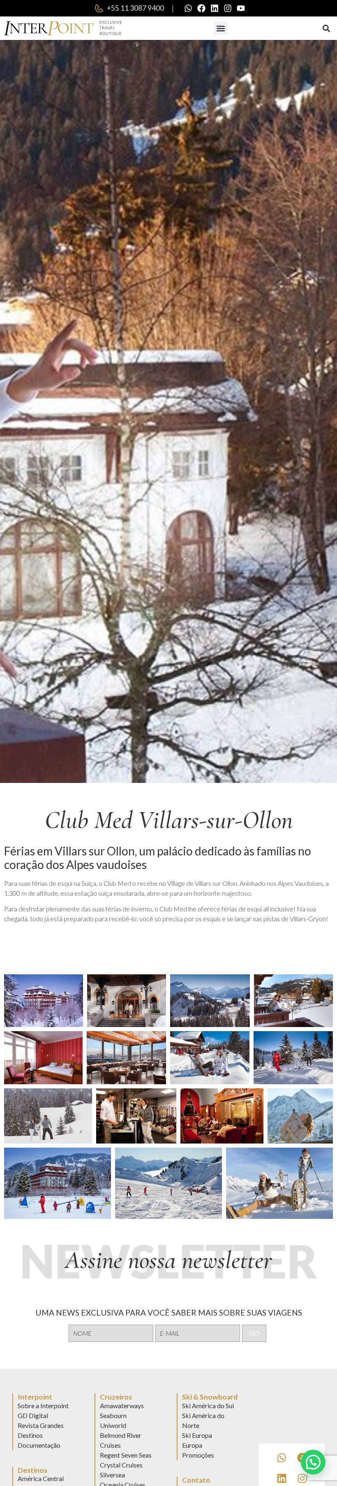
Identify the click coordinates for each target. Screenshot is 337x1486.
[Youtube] (240, 8)
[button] (221, 28)
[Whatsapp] (188, 8)
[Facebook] (201, 8)
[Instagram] (227, 8)
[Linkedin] (214, 8)
